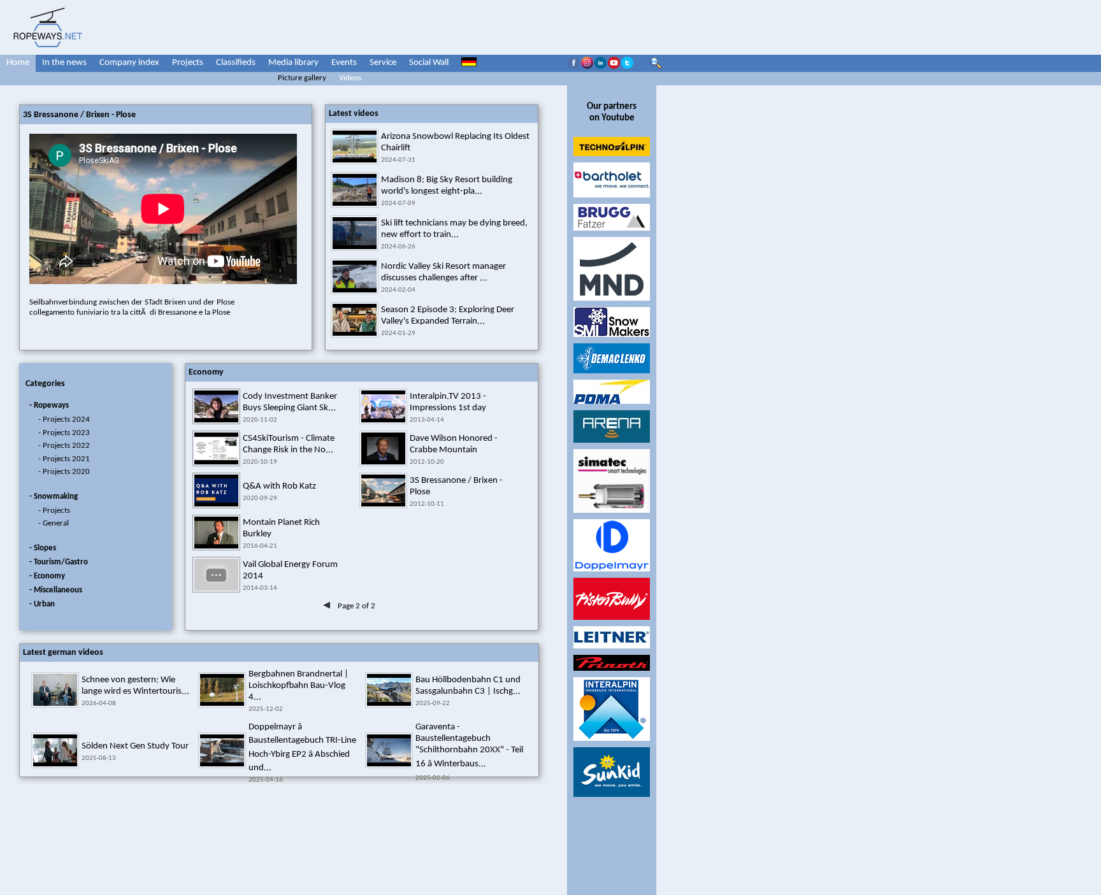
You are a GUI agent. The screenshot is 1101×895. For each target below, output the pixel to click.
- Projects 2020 (64, 472)
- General (53, 523)
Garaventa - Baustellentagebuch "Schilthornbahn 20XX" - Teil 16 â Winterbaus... (469, 745)
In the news (64, 63)
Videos (350, 78)
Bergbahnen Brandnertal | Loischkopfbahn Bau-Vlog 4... (298, 685)
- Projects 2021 (64, 459)
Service (383, 63)
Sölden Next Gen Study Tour (135, 746)
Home (17, 63)
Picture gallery (302, 78)
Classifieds (235, 63)
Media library (293, 63)
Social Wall (429, 63)
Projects (187, 63)
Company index (129, 63)
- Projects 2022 (64, 445)
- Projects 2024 (64, 419)
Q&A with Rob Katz (279, 486)
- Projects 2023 (64, 433)
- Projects (54, 510)
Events (344, 63)
